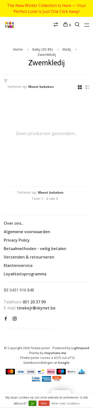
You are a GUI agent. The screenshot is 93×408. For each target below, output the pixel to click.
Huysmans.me (55, 353)
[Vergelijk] (56, 25)
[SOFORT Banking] (51, 373)
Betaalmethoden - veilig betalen (35, 248)
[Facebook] (6, 319)
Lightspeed (80, 348)
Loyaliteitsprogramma (25, 274)
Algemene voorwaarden (27, 231)
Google (63, 362)
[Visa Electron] (36, 380)
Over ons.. (13, 223)
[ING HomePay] (56, 380)
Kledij (66, 49)
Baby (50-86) (42, 49)
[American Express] (46, 380)
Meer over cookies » (66, 403)
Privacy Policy (17, 240)
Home (18, 49)
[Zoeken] (78, 25)
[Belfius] (71, 373)
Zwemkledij (46, 54)
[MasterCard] (10, 373)
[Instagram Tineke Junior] (15, 319)
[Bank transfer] (30, 373)
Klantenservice (18, 265)
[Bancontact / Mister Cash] (41, 373)
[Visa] (20, 373)
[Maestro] (61, 373)
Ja (32, 403)
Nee (44, 403)
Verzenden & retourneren (29, 257)
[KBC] (81, 373)
